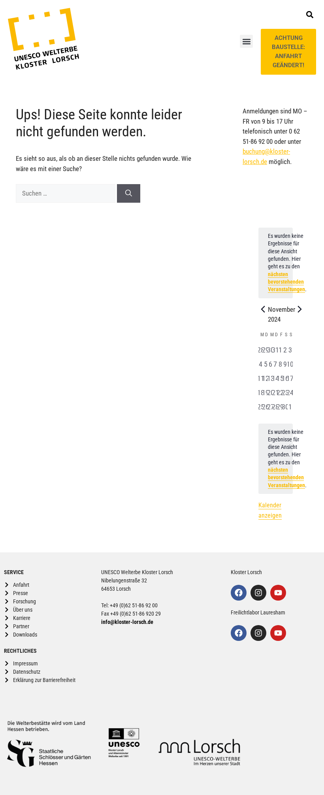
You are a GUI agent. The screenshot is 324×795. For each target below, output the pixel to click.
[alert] (275, 459)
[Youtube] (278, 593)
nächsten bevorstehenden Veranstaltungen (286, 282)
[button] (246, 41)
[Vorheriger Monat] (263, 309)
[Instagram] (258, 593)
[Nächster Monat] (300, 309)
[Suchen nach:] (66, 193)
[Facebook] (239, 593)
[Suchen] (128, 193)
